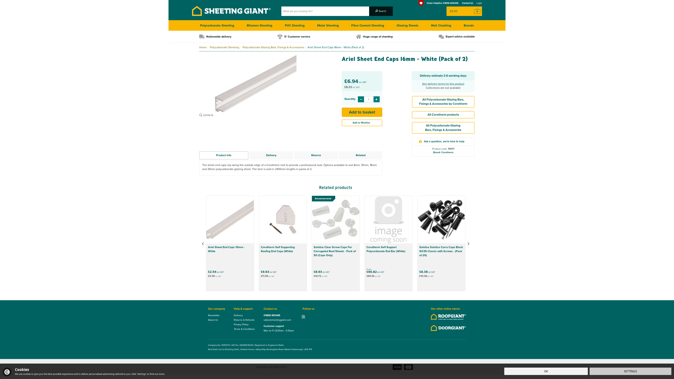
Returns (316, 155)
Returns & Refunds (244, 320)
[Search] (381, 11)
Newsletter (214, 315)
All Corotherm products (443, 114)
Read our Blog (303, 316)
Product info (223, 155)
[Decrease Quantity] (361, 99)
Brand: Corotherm (443, 152)
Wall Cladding (441, 25)
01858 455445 (272, 315)
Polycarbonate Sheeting (217, 25)
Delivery (271, 155)
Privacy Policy (241, 324)
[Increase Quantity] (377, 99)
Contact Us (467, 3)
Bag (457, 11)
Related (360, 155)
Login (479, 3)
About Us (213, 320)
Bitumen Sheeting (259, 25)
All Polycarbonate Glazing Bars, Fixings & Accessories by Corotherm (443, 101)
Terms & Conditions (244, 329)
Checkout (475, 11)
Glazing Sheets (407, 25)
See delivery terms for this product (443, 84)
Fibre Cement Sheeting (367, 25)
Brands (469, 25)
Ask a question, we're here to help (444, 141)
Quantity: (349, 99)
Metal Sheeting (328, 25)
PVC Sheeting (295, 25)
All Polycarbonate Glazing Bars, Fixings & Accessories (443, 127)
